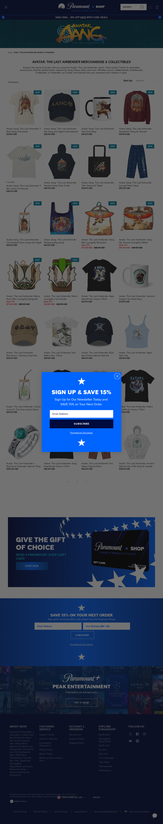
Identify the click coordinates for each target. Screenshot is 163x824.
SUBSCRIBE (81, 423)
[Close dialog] (117, 376)
